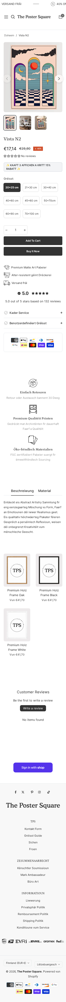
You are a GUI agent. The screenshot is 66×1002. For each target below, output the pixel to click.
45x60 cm (31, 200)
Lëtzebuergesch (47, 964)
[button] (12, 156)
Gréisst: (9, 178)
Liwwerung (33, 900)
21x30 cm (31, 187)
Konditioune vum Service (33, 927)
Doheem (9, 35)
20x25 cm (12, 187)
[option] (33, 77)
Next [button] (59, 79)
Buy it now (33, 251)
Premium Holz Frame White (17, 647)
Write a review (33, 708)
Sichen (33, 842)
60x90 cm (12, 213)
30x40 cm (49, 187)
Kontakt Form (33, 829)
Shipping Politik (33, 920)
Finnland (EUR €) (16, 962)
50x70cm (50, 200)
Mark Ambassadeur (33, 875)
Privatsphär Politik (33, 907)
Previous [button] (7, 79)
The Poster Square (29, 971)
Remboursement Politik (33, 914)
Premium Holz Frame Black (49, 592)
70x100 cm (31, 213)
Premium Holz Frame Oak (17, 592)
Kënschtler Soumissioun (33, 868)
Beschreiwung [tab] (22, 491)
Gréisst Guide (33, 835)
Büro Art (32, 881)
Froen (33, 849)
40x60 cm (12, 200)
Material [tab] (44, 491)
